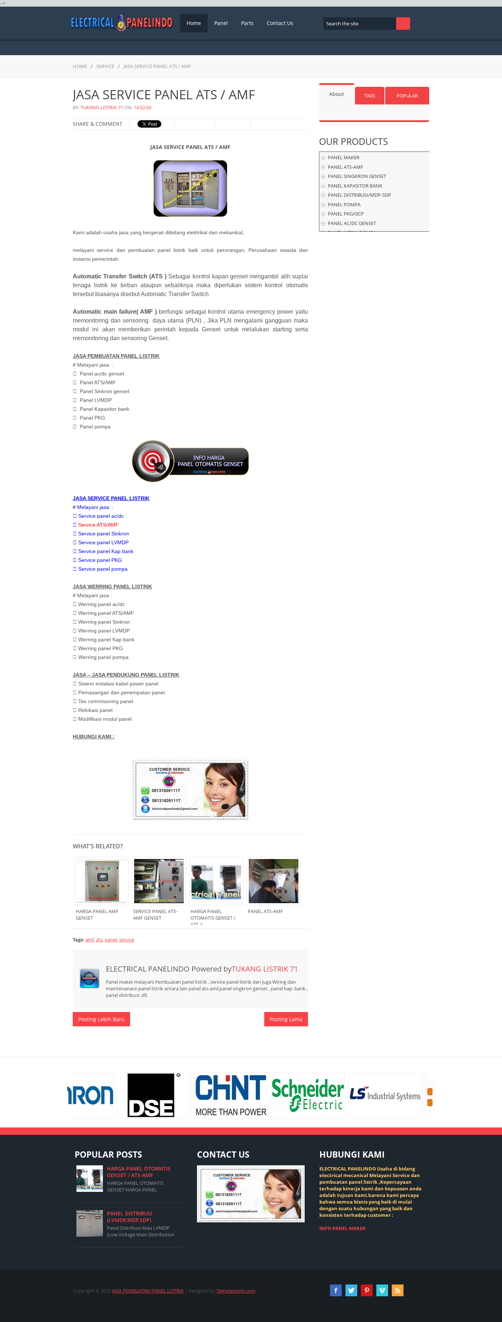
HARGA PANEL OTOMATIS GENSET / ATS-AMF (139, 1172)
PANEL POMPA (344, 204)
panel (111, 939)
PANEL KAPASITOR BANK (355, 185)
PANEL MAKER (343, 157)
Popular (407, 95)
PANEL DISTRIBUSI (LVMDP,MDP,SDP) (129, 1216)
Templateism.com (235, 1290)
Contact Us (280, 22)
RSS (398, 1290)
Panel (221, 22)
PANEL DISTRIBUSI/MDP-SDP (359, 195)
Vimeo (382, 1290)
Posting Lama (286, 1019)
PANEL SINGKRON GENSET (357, 176)
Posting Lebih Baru (101, 1019)
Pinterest (367, 1290)
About (336, 93)
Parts (247, 22)
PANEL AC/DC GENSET (352, 223)
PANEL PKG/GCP (346, 213)
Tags (369, 95)
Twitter (351, 1290)
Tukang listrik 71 (101, 107)
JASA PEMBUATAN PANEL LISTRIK (148, 1290)
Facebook (336, 1290)
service (105, 66)
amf (89, 939)
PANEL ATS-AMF (345, 167)
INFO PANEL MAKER (342, 1228)
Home (194, 22)
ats (99, 939)
